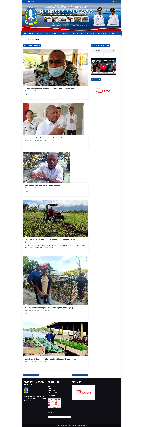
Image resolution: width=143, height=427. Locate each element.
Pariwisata (84, 33)
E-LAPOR (111, 33)
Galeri (92, 33)
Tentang (30, 33)
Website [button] (105, 54)
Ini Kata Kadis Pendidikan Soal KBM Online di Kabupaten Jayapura (49, 88)
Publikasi (40, 33)
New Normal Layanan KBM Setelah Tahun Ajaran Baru (45, 185)
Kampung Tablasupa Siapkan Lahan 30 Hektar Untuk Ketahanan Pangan (51, 239)
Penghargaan (102, 33)
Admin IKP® (39, 91)
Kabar (54, 33)
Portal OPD (75, 33)
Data (47, 33)
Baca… (27, 94)
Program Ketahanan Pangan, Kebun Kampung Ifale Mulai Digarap (49, 308)
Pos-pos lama (28, 375)
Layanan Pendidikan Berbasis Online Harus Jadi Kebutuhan (47, 138)
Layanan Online (63, 33)
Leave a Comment (50, 91)
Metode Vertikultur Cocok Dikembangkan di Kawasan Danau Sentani (50, 359)
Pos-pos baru (82, 375)
